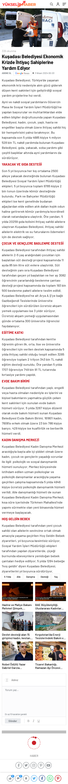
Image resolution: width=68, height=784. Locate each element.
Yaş (56, 576)
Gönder (13, 721)
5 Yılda (7, 576)
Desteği (44, 576)
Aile (18, 576)
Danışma (30, 576)
